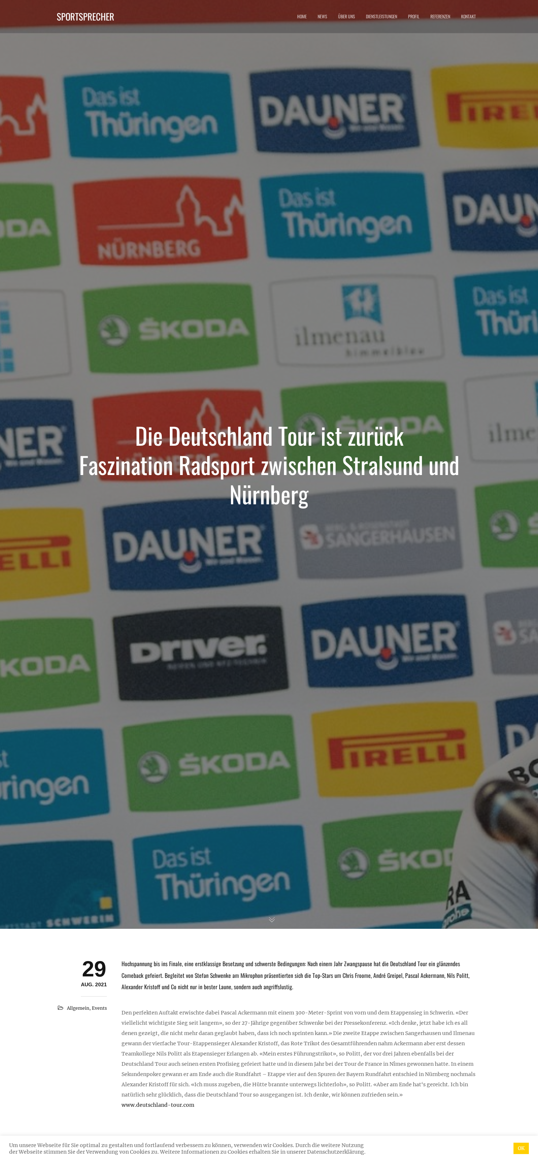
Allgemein (78, 1008)
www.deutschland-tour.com (158, 1105)
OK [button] (521, 1148)
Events (99, 1008)
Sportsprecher (85, 16)
